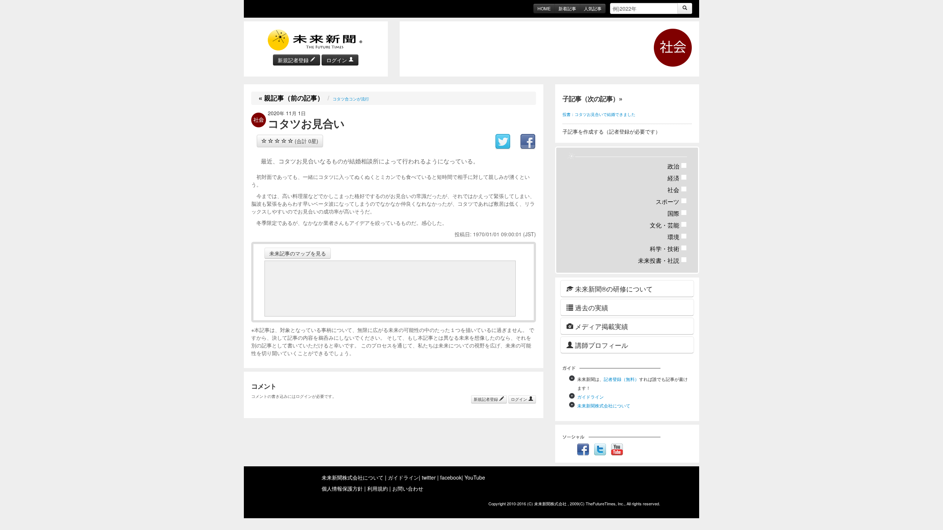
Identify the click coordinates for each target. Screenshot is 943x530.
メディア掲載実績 (600, 326)
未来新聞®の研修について (613, 288)
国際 (677, 213)
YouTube (475, 477)
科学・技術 (668, 248)
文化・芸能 (668, 225)
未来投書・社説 (662, 260)
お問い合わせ (407, 488)
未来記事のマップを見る (297, 253)
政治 (677, 166)
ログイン (337, 60)
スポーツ (671, 201)
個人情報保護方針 (342, 488)
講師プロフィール (600, 345)
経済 (677, 178)
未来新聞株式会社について (603, 405)
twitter (429, 477)
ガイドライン (590, 396)
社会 (677, 190)
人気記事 (593, 8)
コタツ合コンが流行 (351, 99)
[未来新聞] (315, 39)
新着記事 (567, 8)
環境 (677, 237)
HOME (544, 8)
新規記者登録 (294, 60)
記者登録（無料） (621, 379)
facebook (451, 477)
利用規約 (377, 488)
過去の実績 (590, 307)
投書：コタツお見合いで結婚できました (598, 114)
